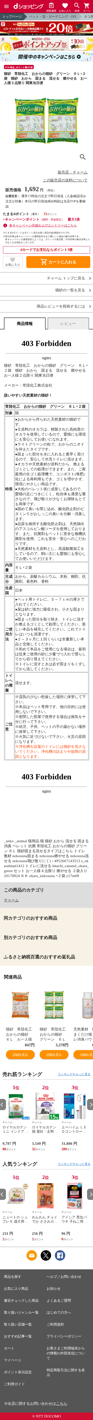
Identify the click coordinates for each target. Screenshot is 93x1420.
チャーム (11, 900)
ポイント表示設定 (18, 1372)
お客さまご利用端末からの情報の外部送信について (66, 1353)
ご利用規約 (55, 1324)
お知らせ (54, 1288)
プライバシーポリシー (64, 1336)
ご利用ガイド (14, 1384)
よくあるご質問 (59, 1300)
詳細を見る (20, 1055)
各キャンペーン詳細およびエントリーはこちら (43, 225)
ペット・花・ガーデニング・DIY (53, 16)
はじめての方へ (59, 1312)
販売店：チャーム (73, 172)
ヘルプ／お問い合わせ (64, 1277)
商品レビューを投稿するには (61, 306)
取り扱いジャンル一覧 (21, 1312)
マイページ (12, 1360)
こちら (61, 1404)
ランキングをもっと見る (74, 1074)
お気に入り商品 (16, 1288)
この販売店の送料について (65, 180)
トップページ (12, 16)
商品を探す (12, 1277)
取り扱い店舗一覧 (18, 1324)
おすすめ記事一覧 (18, 1336)
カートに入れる (58, 262)
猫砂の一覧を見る (70, 290)
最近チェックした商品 (21, 1300)
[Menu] (6, 6)
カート (9, 1348)
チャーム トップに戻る (66, 278)
